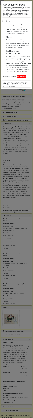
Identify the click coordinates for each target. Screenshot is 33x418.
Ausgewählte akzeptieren (9, 76)
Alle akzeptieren (21, 76)
